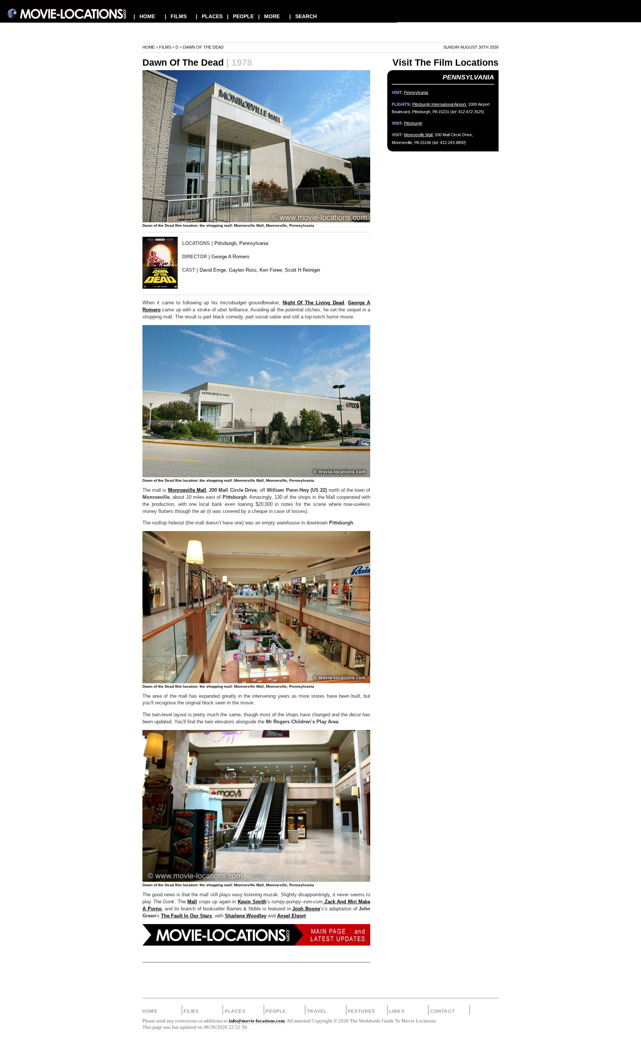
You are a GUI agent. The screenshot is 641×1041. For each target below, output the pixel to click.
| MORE (269, 16)
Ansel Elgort (291, 916)
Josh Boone (306, 908)
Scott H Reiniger (302, 270)
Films (165, 47)
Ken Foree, (271, 270)
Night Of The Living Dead (313, 302)
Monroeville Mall (187, 490)
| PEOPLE (240, 16)
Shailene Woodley (245, 916)
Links (397, 1011)
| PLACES (209, 16)
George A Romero (230, 256)
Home (148, 47)
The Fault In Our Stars (186, 916)
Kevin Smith (252, 901)
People (276, 1011)
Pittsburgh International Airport (439, 104)
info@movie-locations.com (257, 1021)
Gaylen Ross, (243, 270)
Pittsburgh (225, 243)
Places (235, 1011)
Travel (317, 1011)
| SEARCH (303, 16)
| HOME (144, 16)
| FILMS (176, 16)
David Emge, (213, 270)
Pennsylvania (253, 243)
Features (361, 1011)
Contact (442, 1011)
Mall (192, 901)
